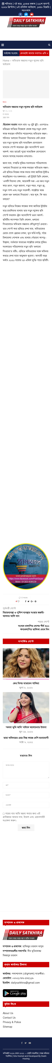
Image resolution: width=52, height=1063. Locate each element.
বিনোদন (4, 102)
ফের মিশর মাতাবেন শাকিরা (26, 683)
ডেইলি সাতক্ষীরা (32, 1053)
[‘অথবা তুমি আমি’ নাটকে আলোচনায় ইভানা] (26, 707)
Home (6, 60)
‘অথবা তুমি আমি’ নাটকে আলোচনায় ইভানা (26, 727)
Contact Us (9, 1017)
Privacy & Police (12, 1022)
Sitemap (7, 1026)
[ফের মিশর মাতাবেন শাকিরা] (26, 663)
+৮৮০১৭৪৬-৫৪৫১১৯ (23, 978)
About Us (8, 1013)
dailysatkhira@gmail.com (25, 982)
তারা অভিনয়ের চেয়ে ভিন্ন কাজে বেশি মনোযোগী (26, 737)
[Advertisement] (26, 34)
